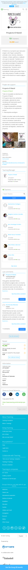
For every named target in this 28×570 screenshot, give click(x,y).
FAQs (3, 445)
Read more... (5, 291)
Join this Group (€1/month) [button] (14, 567)
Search (14, 198)
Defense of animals (7, 498)
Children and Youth (7, 510)
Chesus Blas (11, 255)
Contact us (5, 451)
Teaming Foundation (7, 420)
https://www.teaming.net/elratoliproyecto (13, 403)
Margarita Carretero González (15, 214)
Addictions (5, 489)
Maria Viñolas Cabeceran (14, 245)
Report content (22, 409)
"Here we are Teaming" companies (11, 459)
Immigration (5, 513)
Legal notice (5, 448)
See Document (5, 159)
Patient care (5, 492)
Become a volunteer (7, 465)
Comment (22, 299)
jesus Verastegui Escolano (14, 224)
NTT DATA (5, 472)
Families (4, 507)
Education (4, 504)
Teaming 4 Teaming (7, 462)
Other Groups (5, 522)
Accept (11, 6)
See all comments (14, 336)
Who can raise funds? (7, 437)
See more (14, 266)
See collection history (14, 357)
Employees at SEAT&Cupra (9, 478)
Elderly (4, 519)
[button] (13, 148)
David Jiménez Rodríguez (14, 204)
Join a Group (5, 434)
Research (4, 516)
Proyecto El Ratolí (12, 174)
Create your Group (7, 431)
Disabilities (5, 501)
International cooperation (8, 495)
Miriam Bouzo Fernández (14, 234)
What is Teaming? (6, 423)
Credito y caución (6, 475)
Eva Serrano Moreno (12, 305)
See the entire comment (19, 294)
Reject (17, 6)
